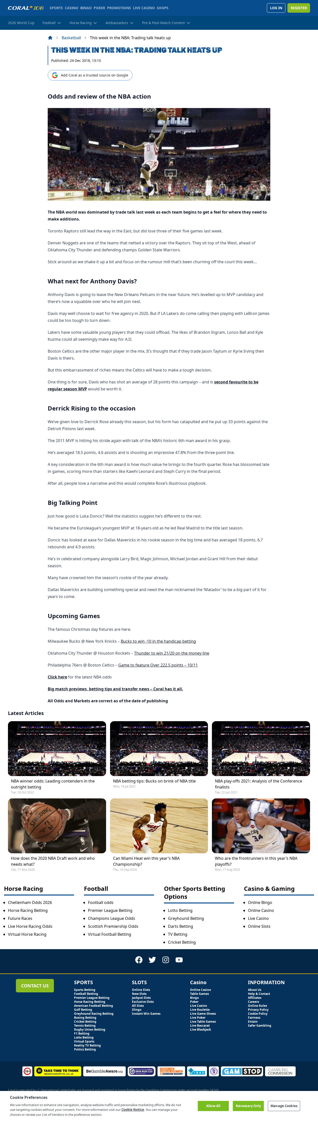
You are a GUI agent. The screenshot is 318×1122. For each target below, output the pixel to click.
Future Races (20, 918)
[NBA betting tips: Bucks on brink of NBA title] (159, 748)
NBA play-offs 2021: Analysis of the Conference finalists (258, 784)
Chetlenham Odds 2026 (30, 902)
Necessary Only (248, 1106)
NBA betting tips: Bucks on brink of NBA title (154, 781)
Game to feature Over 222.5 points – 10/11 (158, 665)
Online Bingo (260, 902)
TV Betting (177, 934)
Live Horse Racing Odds (30, 926)
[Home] (50, 37)
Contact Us (35, 986)
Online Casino (261, 910)
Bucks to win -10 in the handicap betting (158, 641)
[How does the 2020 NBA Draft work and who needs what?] (57, 825)
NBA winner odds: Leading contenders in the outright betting (53, 784)
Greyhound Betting (186, 918)
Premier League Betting (110, 910)
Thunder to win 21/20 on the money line (171, 653)
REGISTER (299, 7)
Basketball (71, 37)
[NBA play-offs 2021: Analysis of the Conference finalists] (261, 748)
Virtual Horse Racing (27, 934)
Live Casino (258, 918)
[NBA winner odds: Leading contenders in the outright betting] (57, 748)
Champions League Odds (111, 918)
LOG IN (276, 7)
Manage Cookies (284, 1106)
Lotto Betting (180, 910)
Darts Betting (180, 926)
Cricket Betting (182, 942)
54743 (214, 1090)
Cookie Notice (132, 1109)
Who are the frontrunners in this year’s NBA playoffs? (256, 861)
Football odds (101, 902)
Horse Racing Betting (28, 910)
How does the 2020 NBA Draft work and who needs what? (53, 861)
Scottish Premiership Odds (113, 926)
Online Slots (259, 926)
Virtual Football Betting (109, 934)
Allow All (213, 1106)
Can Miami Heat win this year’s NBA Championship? (146, 861)
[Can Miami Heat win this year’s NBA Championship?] (159, 825)
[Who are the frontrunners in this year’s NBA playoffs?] (261, 825)
